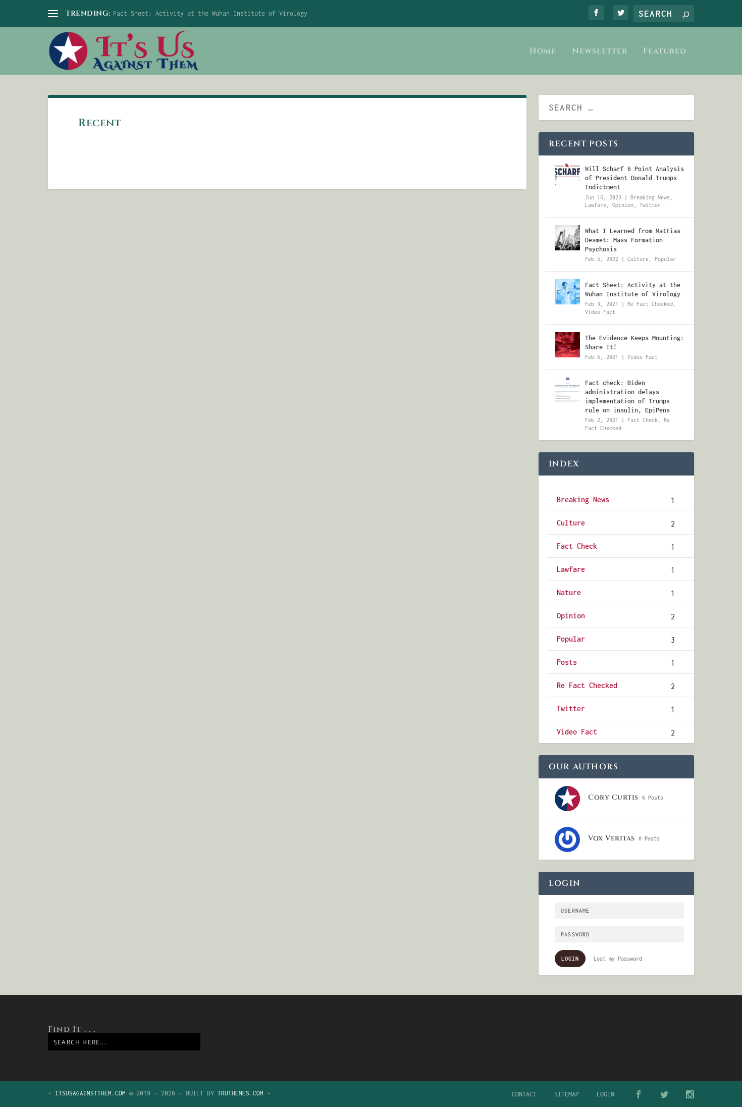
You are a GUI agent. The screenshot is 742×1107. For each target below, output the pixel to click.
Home (542, 52)
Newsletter (599, 52)
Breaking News (650, 197)
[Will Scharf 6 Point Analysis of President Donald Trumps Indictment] (567, 175)
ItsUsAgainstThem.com (90, 1093)
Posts (567, 662)
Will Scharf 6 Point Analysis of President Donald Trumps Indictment (634, 178)
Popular (665, 259)
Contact (524, 1094)
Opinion (622, 205)
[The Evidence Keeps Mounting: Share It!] (567, 344)
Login (570, 959)
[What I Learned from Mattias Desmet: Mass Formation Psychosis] (567, 237)
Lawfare (595, 205)
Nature (569, 592)
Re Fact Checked (650, 304)
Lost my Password (618, 959)
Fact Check (642, 420)
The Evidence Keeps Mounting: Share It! (634, 342)
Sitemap (566, 1094)
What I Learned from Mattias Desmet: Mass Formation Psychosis (632, 240)
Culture (638, 259)
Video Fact (600, 312)
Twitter (650, 205)
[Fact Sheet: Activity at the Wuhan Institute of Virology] (567, 291)
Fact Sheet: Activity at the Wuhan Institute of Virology (210, 13)
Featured (664, 52)
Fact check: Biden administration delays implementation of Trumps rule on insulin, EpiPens (627, 396)
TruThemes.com (240, 1093)
